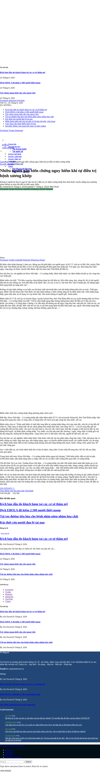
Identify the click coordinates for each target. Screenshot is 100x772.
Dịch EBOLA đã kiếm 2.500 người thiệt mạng (20, 83)
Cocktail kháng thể (15, 164)
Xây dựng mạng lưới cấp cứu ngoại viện (17, 93)
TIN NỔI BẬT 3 (7, 488)
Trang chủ (12, 144)
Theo (16, 491)
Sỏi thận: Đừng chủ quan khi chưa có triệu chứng (25, 126)
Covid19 (8, 755)
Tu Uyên (8, 715)
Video (10, 166)
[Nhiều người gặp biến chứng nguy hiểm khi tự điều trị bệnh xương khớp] (50, 255)
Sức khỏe (9, 752)
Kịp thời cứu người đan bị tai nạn (19, 119)
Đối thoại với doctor (13, 757)
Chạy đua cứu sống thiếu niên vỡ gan (20, 124)
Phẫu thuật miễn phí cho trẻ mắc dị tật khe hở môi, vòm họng (30, 121)
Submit (28, 762)
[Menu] (3, 140)
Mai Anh (8, 729)
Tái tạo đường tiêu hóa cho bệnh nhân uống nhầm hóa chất (29, 117)
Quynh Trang (10, 735)
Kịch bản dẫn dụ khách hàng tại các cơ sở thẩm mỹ (22, 72)
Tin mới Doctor (14, 147)
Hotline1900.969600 (8, 146)
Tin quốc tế (17, 151)
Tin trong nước (19, 149)
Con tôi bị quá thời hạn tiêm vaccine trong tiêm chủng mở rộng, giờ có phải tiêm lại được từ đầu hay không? (45, 731)
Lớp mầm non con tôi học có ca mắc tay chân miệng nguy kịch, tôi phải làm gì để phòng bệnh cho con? (43, 725)
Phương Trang (11, 722)
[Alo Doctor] (36, 139)
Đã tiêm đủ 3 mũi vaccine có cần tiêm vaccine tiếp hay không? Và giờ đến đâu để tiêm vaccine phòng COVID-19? (47, 718)
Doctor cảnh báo (7, 164)
